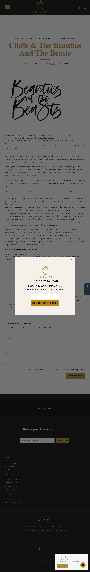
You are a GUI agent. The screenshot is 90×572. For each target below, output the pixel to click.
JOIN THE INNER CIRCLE (45, 303)
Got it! (62, 566)
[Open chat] (83, 565)
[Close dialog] (72, 259)
